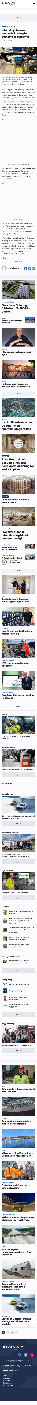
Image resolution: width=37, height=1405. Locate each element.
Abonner (6, 1380)
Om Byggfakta (8, 1385)
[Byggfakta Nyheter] (8, 4)
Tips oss (6, 1376)
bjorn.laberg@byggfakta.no (20, 1366)
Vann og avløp (7, 26)
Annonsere (7, 1378)
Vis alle (18, 775)
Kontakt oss (7, 1383)
